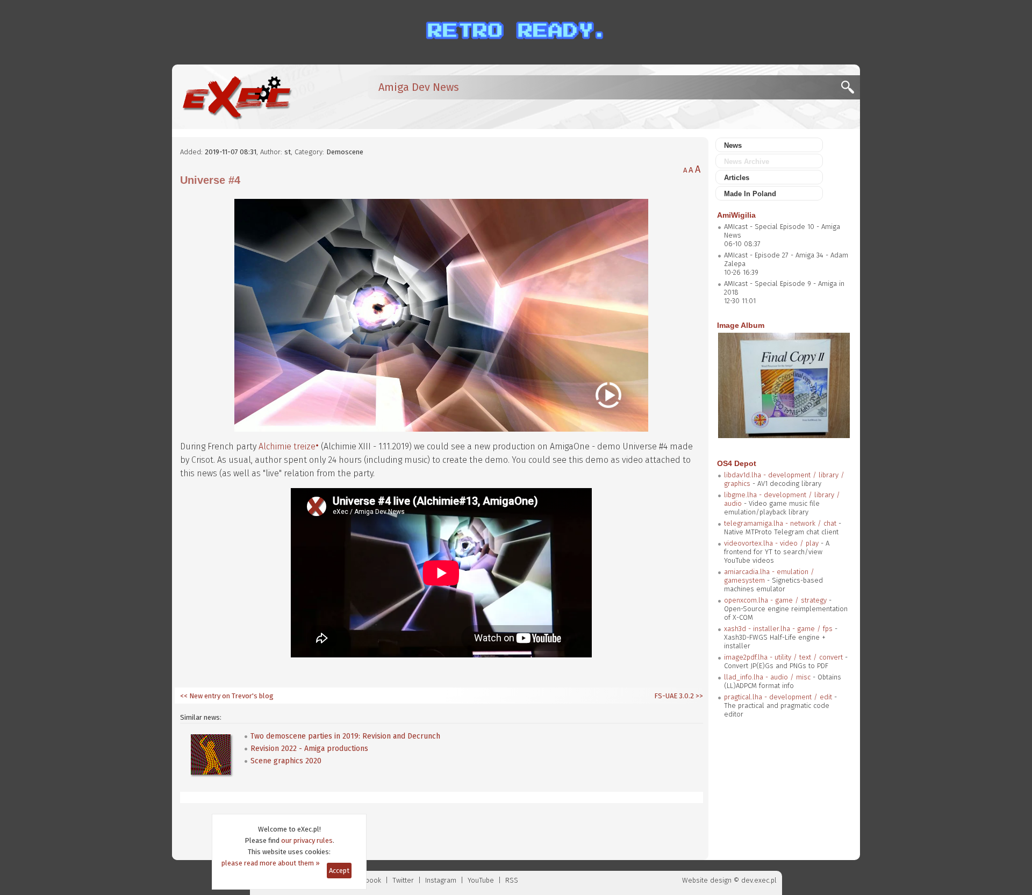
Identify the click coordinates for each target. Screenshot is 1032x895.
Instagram (440, 880)
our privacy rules (307, 840)
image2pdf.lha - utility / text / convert (783, 657)
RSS (511, 880)
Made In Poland (750, 194)
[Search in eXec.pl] (850, 90)
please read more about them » (270, 863)
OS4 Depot (736, 463)
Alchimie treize (287, 446)
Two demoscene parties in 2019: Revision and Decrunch (345, 736)
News (733, 145)
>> (698, 696)
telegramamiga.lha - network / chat (780, 523)
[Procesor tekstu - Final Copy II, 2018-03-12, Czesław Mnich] (784, 436)
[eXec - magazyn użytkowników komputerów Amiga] (236, 97)
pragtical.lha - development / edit (778, 697)
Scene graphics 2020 (285, 760)
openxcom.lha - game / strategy (775, 600)
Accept (339, 871)
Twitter (403, 880)
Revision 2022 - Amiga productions (309, 748)
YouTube (481, 880)
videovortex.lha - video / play (771, 543)
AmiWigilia (736, 215)
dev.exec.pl (759, 880)
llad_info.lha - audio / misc (767, 677)
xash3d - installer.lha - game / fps (778, 629)
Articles (736, 178)
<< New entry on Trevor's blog (227, 696)
